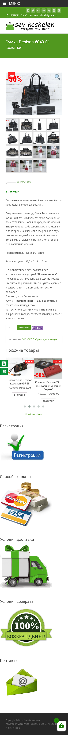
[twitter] (33, 11)
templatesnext (13, 727)
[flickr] (43, 11)
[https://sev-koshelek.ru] (27, 25)
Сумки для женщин (46, 339)
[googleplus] (59, 11)
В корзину (24, 327)
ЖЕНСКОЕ (28, 339)
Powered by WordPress (17, 723)
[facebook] (28, 11)
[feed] (49, 11)
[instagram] (54, 11)
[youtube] (38, 11)
